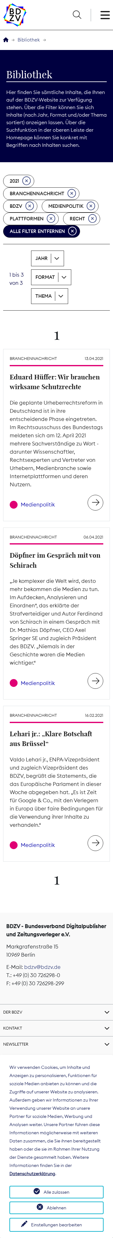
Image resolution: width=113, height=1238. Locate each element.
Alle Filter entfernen (37, 231)
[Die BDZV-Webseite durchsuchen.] (77, 15)
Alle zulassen (56, 1192)
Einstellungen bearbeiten (56, 1225)
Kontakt (12, 1028)
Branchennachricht (37, 193)
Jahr (41, 258)
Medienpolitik (65, 206)
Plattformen (27, 219)
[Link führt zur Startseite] (15, 15)
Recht (77, 219)
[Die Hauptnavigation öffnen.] (105, 15)
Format (45, 277)
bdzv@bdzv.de (42, 967)
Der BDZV (12, 1011)
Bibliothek (29, 40)
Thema (43, 296)
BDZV (16, 206)
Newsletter (15, 1044)
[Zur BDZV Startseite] (5, 40)
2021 (14, 181)
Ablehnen (56, 1208)
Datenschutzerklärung (32, 1173)
